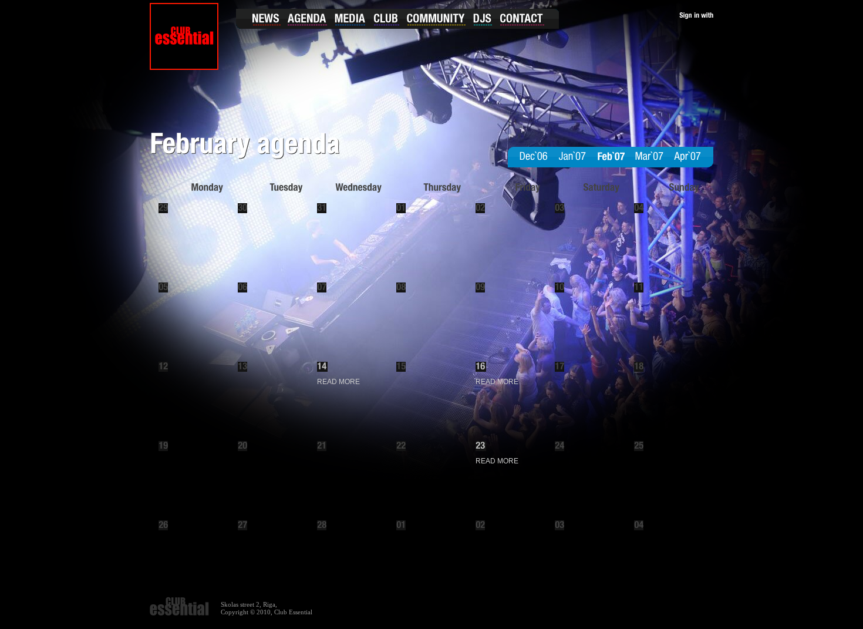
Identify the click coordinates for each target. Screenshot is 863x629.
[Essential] (184, 36)
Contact (526, 19)
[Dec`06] (534, 157)
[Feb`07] (611, 157)
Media (350, 19)
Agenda (306, 19)
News (259, 19)
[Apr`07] (688, 157)
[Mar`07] (649, 157)
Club (387, 19)
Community (437, 19)
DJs (482, 19)
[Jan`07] (572, 157)
